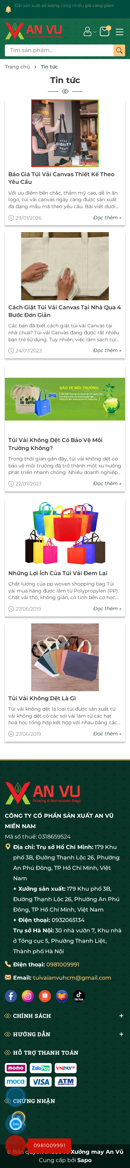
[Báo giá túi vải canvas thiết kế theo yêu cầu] (65, 133)
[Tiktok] (79, 996)
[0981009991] (16, 1145)
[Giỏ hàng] (105, 31)
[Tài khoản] (87, 31)
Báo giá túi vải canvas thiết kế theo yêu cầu (61, 178)
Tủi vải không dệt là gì (42, 698)
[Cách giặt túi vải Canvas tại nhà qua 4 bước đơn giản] (65, 266)
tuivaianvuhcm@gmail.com (72, 977)
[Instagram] (28, 996)
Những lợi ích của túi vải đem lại (57, 573)
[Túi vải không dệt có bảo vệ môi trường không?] (65, 399)
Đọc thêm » (107, 217)
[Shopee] (45, 996)
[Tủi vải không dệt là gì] (65, 657)
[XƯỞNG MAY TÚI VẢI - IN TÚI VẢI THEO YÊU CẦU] (34, 31)
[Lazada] (62, 996)
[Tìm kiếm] (119, 50)
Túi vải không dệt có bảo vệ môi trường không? (55, 444)
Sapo (84, 1160)
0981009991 (62, 964)
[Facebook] (11, 996)
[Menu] (119, 31)
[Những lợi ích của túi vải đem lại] (65, 532)
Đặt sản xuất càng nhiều (64, 5)
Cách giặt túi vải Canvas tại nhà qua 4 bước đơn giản (64, 311)
